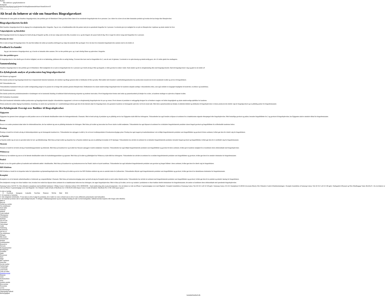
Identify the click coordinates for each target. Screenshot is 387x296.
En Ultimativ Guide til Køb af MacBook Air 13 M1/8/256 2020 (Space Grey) (60, 188)
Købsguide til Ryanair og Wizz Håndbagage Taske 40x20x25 (352, 186)
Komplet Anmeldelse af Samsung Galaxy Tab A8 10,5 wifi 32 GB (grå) (189, 186)
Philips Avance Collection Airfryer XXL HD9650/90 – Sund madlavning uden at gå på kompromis (86, 186)
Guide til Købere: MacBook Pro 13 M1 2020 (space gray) (105, 188)
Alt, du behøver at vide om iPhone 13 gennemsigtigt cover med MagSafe (142, 186)
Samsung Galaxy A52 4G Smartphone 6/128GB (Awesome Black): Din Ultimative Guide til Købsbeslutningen (249, 186)
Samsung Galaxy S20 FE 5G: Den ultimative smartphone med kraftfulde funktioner (26, 186)
